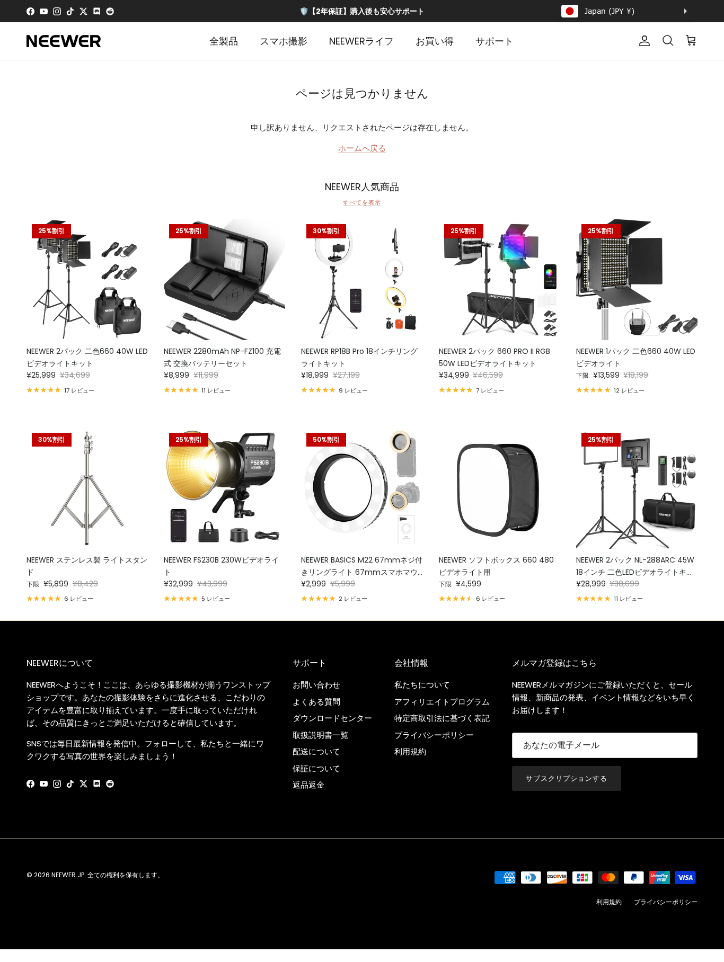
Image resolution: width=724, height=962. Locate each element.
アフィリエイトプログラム (442, 701)
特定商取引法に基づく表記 (442, 718)
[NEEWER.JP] (64, 41)
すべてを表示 (362, 202)
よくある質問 (316, 701)
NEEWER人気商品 (362, 187)
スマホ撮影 (283, 41)
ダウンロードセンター (332, 718)
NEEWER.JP (67, 874)
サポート (494, 41)
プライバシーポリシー (434, 735)
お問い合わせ (316, 684)
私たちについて (422, 684)
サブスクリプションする (566, 778)
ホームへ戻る (362, 148)
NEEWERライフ (361, 41)
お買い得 (435, 41)
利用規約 (410, 751)
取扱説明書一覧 (320, 735)
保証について (316, 768)
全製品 (223, 41)
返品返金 (308, 784)
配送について (316, 751)
